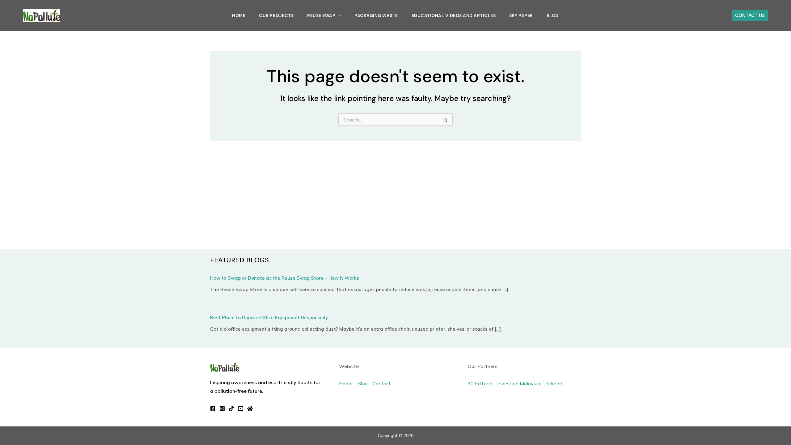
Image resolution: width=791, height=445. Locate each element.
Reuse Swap (321, 15)
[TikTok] (231, 408)
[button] (338, 15)
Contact (382, 383)
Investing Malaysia (518, 383)
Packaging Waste (376, 15)
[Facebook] (213, 408)
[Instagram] (222, 408)
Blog (553, 15)
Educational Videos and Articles (454, 15)
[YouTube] (240, 408)
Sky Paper (521, 15)
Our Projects (276, 15)
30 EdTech (479, 383)
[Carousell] (250, 408)
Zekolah (554, 383)
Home (238, 15)
